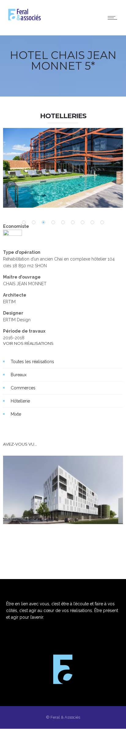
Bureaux (19, 374)
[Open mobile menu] (114, 18)
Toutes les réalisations (32, 361)
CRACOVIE (24, 513)
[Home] (24, 20)
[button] (24, 222)
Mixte (16, 414)
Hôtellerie (20, 401)
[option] (63, 168)
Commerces (23, 387)
